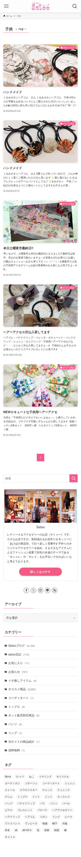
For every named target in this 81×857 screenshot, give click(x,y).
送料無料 (16, 750)
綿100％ (27, 830)
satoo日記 (18, 654)
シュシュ (70, 783)
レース (68, 816)
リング (15, 733)
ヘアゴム (30, 816)
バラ (42, 803)
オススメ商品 (22, 689)
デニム (8, 796)
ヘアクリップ (12, 816)
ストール (10, 789)
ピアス (8, 810)
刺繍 (44, 823)
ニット (48, 796)
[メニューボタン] (6, 6)
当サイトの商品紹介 (23, 741)
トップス (16, 706)
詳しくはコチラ (40, 572)
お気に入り (18, 663)
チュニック (63, 789)
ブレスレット (24, 810)
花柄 (46, 830)
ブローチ (42, 810)
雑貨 (56, 830)
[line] (47, 590)
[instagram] (40, 590)
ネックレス (63, 796)
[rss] (54, 590)
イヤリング (45, 776)
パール (66, 803)
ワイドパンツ (12, 823)
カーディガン (12, 783)
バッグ (8, 803)
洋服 (64, 823)
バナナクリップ (26, 803)
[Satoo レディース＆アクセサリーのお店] (40, 6)
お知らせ (18, 671)
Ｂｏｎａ (10, 836)
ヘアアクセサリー (62, 810)
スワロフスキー (28, 789)
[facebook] (26, 590)
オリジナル (62, 776)
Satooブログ (21, 645)
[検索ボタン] (75, 6)
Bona (8, 776)
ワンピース (31, 823)
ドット (36, 796)
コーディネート (21, 698)
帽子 (54, 823)
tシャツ (20, 776)
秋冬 (7, 830)
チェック (47, 789)
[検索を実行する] (73, 478)
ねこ (31, 776)
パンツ (15, 724)
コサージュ (31, 783)
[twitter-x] (33, 590)
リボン (43, 816)
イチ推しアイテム (22, 680)
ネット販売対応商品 (23, 715)
